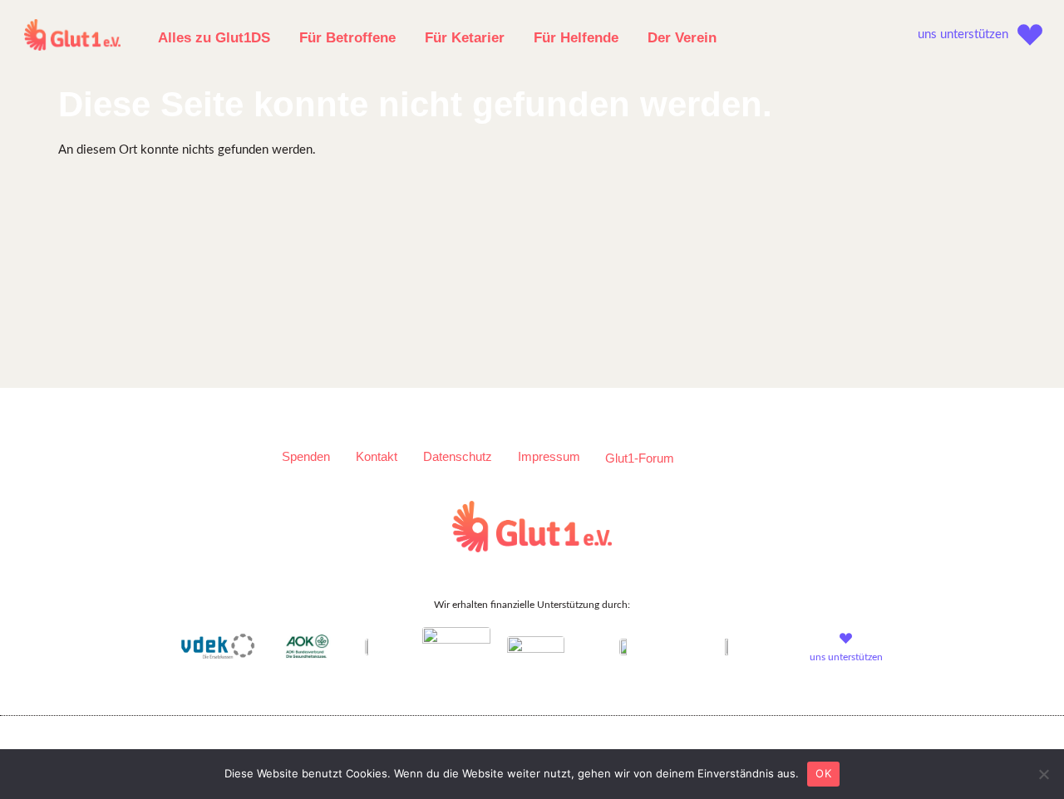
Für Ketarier (465, 38)
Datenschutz (457, 456)
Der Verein (682, 38)
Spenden (306, 456)
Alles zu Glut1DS (214, 38)
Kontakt (376, 456)
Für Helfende (576, 38)
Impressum (549, 456)
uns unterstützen (963, 34)
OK (823, 773)
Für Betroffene (347, 38)
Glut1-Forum (639, 458)
